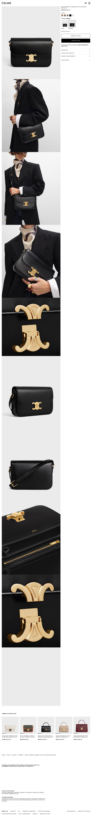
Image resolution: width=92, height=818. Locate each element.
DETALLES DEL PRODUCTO (67, 53)
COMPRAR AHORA (75, 40)
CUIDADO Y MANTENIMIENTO (68, 56)
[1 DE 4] (10, 725)
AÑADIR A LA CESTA (76, 35)
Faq (19, 811)
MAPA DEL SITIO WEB (45, 813)
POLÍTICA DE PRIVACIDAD (44, 811)
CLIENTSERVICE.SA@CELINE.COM (10, 793)
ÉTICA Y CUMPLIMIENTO (24, 813)
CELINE (3, 755)
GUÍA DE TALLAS (65, 31)
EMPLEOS (35, 813)
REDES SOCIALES (71, 811)
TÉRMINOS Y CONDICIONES (29, 811)
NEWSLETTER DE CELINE (84, 811)
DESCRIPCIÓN (64, 50)
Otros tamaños (66, 18)
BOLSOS (14, 755)
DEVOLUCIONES (65, 60)
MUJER (9, 755)
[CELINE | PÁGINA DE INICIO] (6, 3)
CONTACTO (13, 811)
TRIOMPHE (20, 755)
